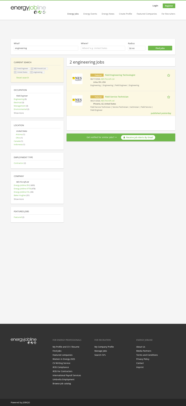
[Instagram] (27, 350)
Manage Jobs (100, 350)
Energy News (108, 13)
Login (155, 5)
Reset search (22, 77)
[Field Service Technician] (77, 100)
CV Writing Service (61, 363)
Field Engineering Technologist (120, 75)
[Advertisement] (93, 29)
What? (17, 43)
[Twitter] (18, 350)
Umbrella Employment (63, 379)
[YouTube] (31, 350)
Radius (131, 43)
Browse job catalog (62, 383)
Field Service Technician (116, 96)
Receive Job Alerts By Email (139, 137)
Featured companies (63, 355)
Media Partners (143, 350)
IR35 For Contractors (62, 371)
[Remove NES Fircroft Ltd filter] (15, 182)
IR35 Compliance (61, 367)
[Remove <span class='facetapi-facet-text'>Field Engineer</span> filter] (15, 68)
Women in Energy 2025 (64, 359)
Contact (140, 363)
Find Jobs (57, 350)
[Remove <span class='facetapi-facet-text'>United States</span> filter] (15, 72)
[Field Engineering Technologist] (77, 78)
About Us (140, 346)
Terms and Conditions (147, 355)
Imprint (140, 367)
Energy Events (90, 13)
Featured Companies (147, 13)
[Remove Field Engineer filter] (15, 96)
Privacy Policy (142, 359)
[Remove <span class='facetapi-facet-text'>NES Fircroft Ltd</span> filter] (32, 68)
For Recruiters (168, 13)
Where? (84, 43)
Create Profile (125, 13)
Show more (19, 113)
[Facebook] (13, 350)
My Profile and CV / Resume (66, 346)
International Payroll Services (67, 375)
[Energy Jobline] (28, 9)
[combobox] (103, 48)
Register (169, 5)
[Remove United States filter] (15, 131)
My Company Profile (104, 346)
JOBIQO (26, 402)
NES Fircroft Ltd (107, 79)
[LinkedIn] (22, 350)
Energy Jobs (73, 13)
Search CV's (100, 355)
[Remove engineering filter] (31, 72)
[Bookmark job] (169, 75)
